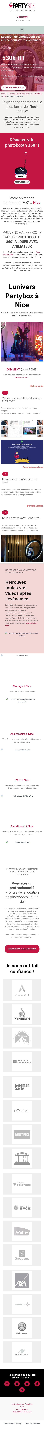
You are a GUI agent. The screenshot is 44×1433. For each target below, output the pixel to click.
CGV (22, 1407)
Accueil (3, 94)
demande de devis (21, 377)
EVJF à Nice (22, 780)
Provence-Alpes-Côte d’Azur (18, 94)
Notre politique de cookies (22, 1412)
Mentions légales (22, 1409)
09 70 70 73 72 (23, 17)
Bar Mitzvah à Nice (22, 826)
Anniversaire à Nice (22, 733)
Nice (4, 96)
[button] (22, 30)
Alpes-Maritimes (36, 94)
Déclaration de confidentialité (22, 1404)
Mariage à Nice (22, 686)
